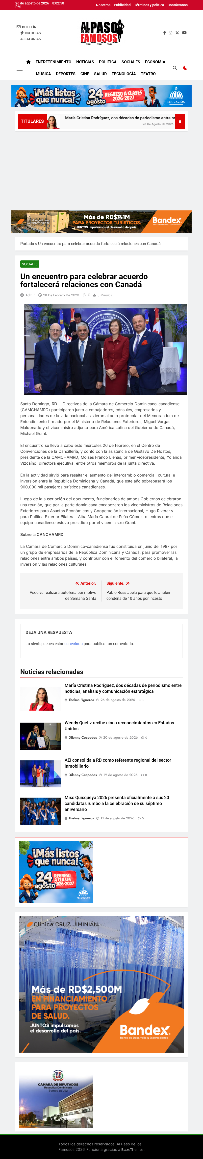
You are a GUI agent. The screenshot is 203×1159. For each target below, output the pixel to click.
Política (108, 62)
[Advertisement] (101, 168)
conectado (73, 643)
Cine (84, 74)
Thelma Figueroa (81, 699)
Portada (27, 243)
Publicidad (122, 5)
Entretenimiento (53, 62)
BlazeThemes (132, 1149)
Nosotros (103, 5)
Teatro (148, 74)
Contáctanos (178, 5)
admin (30, 295)
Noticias (85, 62)
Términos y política (149, 5)
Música (43, 74)
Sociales (131, 62)
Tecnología (124, 74)
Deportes (66, 74)
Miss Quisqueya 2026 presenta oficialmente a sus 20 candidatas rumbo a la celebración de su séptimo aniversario (117, 803)
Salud (100, 74)
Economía (155, 62)
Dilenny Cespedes (83, 737)
